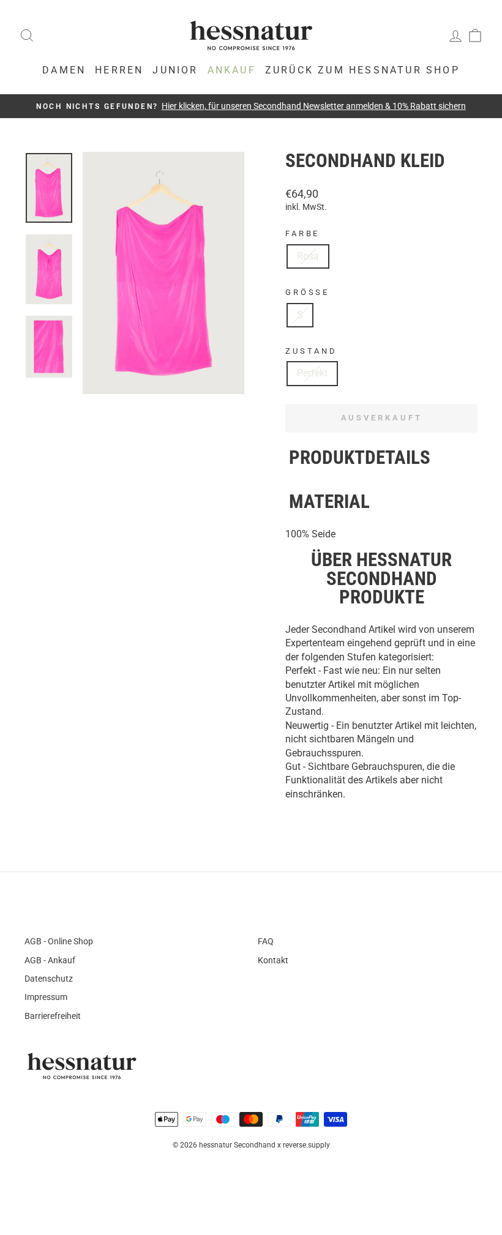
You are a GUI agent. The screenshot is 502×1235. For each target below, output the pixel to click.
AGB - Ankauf (49, 960)
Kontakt (273, 960)
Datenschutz (48, 978)
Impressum (45, 997)
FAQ (266, 941)
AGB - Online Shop (58, 941)
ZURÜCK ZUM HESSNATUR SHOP (362, 70)
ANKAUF (232, 70)
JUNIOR (175, 70)
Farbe (302, 233)
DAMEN (64, 70)
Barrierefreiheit (52, 1016)
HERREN (119, 70)
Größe (307, 292)
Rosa (308, 256)
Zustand (311, 351)
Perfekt (312, 373)
